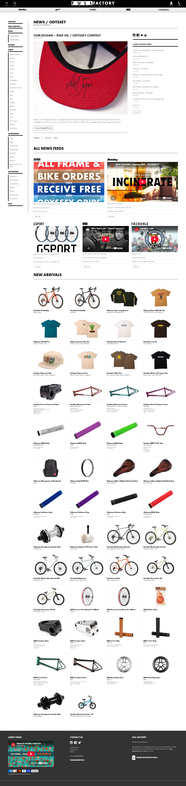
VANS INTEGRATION (140, 56)
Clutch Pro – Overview (140, 69)
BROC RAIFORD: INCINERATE (143, 62)
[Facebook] (138, 35)
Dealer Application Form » (147, 757)
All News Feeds (49, 148)
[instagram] (134, 35)
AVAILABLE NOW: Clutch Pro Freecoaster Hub (148, 99)
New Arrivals (48, 274)
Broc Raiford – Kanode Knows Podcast (145, 87)
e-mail (144, 751)
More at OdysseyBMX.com (43, 128)
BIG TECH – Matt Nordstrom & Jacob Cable (147, 75)
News (39, 22)
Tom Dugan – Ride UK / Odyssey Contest (67, 35)
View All (137, 112)
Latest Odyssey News (142, 44)
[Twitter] (141, 35)
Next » (56, 138)
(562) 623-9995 (78, 756)
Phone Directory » (77, 760)
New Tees (136, 105)
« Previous (47, 138)
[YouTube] (145, 35)
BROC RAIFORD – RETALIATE (143, 93)
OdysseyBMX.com (45, 25)
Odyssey (57, 22)
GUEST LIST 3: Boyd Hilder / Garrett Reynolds (148, 50)
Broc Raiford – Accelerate (141, 81)
